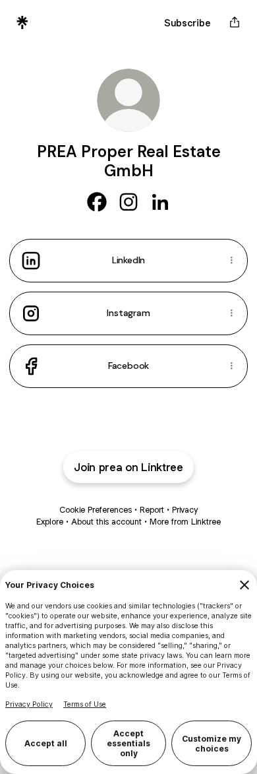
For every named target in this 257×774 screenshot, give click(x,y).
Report (152, 509)
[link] (97, 202)
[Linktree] (22, 22)
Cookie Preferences (95, 509)
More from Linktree (185, 521)
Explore (49, 521)
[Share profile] (234, 22)
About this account (106, 521)
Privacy (185, 509)
